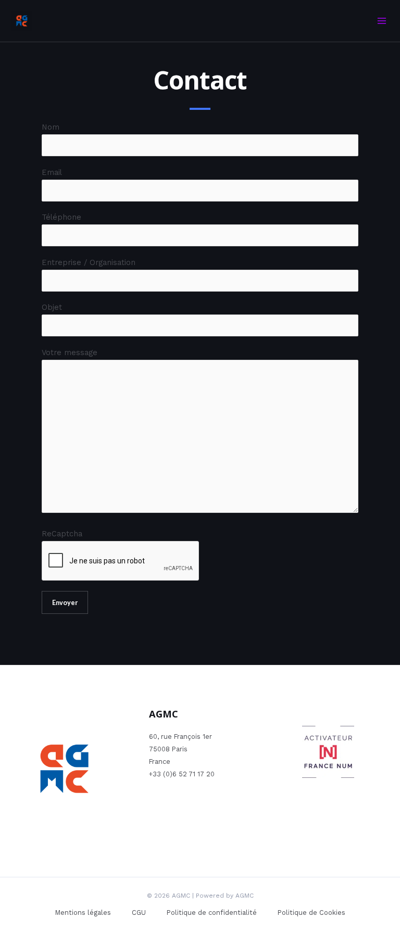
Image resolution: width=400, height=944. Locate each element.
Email (52, 172)
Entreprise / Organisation (88, 262)
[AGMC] (21, 21)
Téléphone (61, 217)
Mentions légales (83, 912)
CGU (139, 912)
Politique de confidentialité (212, 912)
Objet (52, 307)
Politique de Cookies (311, 912)
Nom (50, 127)
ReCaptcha (62, 533)
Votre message (69, 352)
